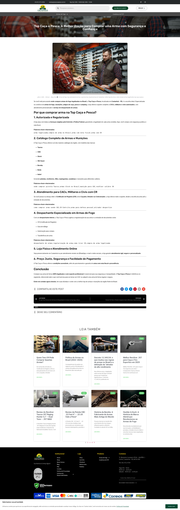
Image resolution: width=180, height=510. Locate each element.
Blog (52, 97)
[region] (90, 504)
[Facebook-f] (141, 2)
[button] (122, 289)
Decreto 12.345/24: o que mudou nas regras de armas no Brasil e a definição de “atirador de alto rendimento (104, 362)
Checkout (82, 462)
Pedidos (82, 466)
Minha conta (83, 464)
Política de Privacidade (122, 506)
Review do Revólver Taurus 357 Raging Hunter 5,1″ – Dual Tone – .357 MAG (45, 415)
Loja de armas (84, 97)
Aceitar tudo (171, 506)
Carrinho (82, 460)
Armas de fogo (63, 97)
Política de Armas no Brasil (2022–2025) (74, 358)
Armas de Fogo (61, 14)
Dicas (55, 97)
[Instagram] (145, 2)
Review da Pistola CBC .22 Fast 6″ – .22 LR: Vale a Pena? (75, 414)
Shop (58, 460)
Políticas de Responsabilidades (62, 474)
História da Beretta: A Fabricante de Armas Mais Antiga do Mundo (104, 414)
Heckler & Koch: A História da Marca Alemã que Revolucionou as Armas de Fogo (131, 417)
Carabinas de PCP (118, 14)
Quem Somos (60, 462)
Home (58, 457)
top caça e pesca (138, 97)
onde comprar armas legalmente (125, 97)
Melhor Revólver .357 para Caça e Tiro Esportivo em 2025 (132, 359)
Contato (59, 469)
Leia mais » (40, 377)
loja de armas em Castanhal (96, 97)
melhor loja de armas (110, 97)
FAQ (58, 466)
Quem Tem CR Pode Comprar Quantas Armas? (45, 359)
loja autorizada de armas (73, 97)
